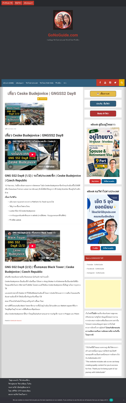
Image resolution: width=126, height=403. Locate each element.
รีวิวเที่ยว (58, 83)
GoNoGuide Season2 (16, 320)
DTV (19, 391)
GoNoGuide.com (63, 35)
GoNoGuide (43, 98)
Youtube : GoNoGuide (95, 265)
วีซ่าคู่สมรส (12, 384)
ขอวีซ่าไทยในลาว (20, 394)
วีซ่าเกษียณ (22, 384)
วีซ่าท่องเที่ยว (24, 380)
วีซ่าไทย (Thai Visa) (46, 83)
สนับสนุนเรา (20, 83)
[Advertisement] (63, 61)
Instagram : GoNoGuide (95, 273)
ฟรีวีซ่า (15, 391)
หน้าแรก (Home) (8, 83)
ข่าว (65, 83)
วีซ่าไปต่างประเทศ (32, 83)
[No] (124, 400)
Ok (111, 400)
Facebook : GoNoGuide (95, 269)
